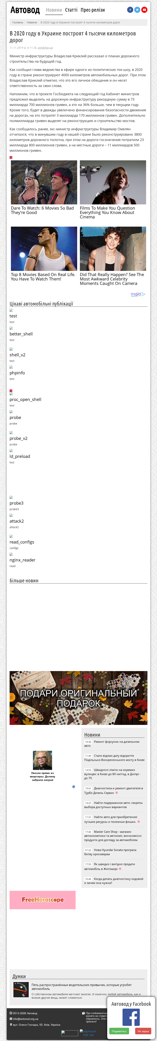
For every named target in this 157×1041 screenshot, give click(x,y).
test (13, 316)
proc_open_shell (25, 399)
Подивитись (119, 1031)
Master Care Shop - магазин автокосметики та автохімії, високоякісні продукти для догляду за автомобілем (112, 836)
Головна (17, 22)
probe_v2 (19, 438)
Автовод (25, 9)
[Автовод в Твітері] (137, 10)
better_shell (21, 334)
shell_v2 (17, 354)
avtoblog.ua (45, 47)
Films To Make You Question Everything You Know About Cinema (107, 212)
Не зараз (143, 1031)
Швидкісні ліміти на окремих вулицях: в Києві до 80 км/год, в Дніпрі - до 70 (112, 774)
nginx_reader (22, 560)
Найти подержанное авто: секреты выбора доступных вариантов (113, 805)
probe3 (17, 503)
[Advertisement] (78, 626)
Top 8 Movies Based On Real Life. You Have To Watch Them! (43, 276)
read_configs (22, 542)
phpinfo (17, 372)
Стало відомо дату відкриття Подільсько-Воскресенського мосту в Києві (114, 757)
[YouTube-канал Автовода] (144, 10)
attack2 (17, 521)
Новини (54, 10)
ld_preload (20, 456)
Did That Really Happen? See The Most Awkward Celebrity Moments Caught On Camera (112, 278)
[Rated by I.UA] (69, 1033)
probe (15, 417)
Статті (71, 10)
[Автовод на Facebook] (130, 10)
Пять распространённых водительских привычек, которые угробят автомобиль (82, 987)
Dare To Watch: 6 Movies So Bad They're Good (42, 210)
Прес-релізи (93, 10)
